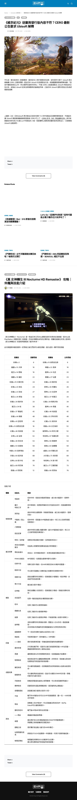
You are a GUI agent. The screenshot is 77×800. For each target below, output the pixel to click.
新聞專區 (24, 17)
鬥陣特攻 (11, 250)
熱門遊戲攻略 (32, 274)
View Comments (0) (38, 176)
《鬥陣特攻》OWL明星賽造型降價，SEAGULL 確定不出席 (55, 255)
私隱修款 (38, 792)
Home (6, 13)
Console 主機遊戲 (15, 13)
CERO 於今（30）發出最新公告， (54, 118)
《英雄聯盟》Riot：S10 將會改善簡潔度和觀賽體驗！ (20, 220)
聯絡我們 (46, 792)
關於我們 (31, 792)
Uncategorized (22, 274)
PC (18, 17)
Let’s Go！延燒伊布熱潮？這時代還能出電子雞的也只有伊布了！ (56, 216)
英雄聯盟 (11, 215)
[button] (5, 3)
